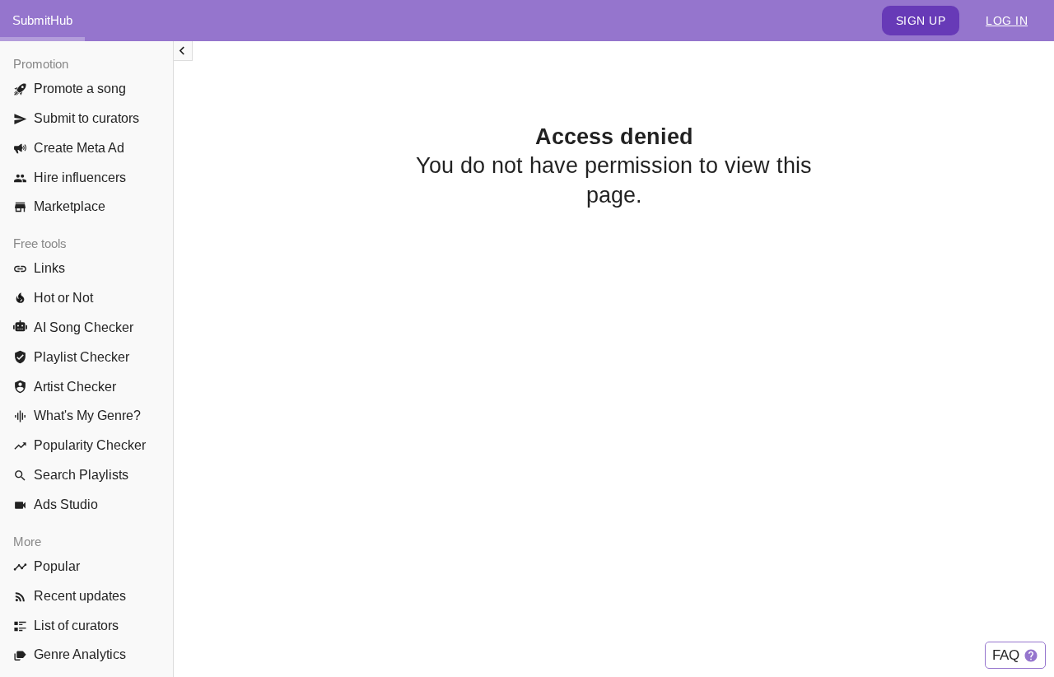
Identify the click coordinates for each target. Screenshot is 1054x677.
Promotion (40, 64)
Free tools (40, 243)
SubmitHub (42, 20)
